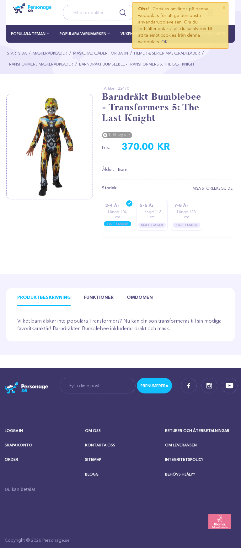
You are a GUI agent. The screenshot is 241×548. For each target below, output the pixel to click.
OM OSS (93, 430)
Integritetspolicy (184, 459)
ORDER (11, 459)
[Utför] (154, 385)
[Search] (123, 12)
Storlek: (109, 188)
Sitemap (93, 459)
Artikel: (110, 88)
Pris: (106, 147)
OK (164, 42)
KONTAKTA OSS (100, 445)
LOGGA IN (14, 430)
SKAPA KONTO (18, 445)
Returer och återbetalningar (197, 430)
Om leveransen (181, 445)
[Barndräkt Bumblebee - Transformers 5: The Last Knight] (52, 146)
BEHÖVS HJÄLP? (180, 474)
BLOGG (92, 474)
